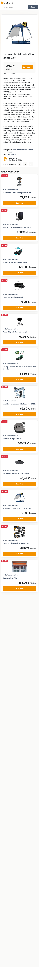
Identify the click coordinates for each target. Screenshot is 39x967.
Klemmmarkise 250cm (10, 578)
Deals (14, 150)
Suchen (33, 7)
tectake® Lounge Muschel (12, 439)
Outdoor (9, 152)
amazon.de (12, 154)
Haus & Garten (27, 150)
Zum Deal (26, 67)
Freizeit (19, 150)
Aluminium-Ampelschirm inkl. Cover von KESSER (19, 404)
